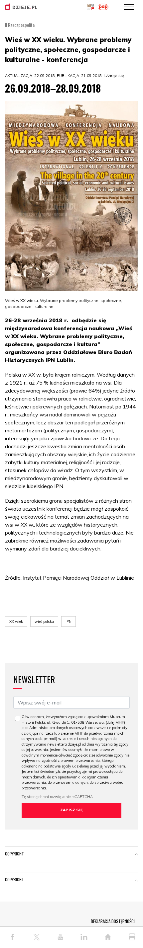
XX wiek (16, 621)
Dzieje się (114, 75)
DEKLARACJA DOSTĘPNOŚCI (113, 921)
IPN (69, 621)
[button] (136, 855)
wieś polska (44, 621)
